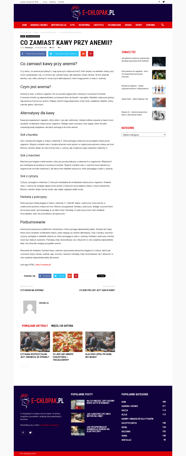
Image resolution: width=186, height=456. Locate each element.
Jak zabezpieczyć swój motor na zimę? (99, 415)
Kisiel (124, 427)
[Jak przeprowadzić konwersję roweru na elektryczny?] (78, 431)
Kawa (22, 36)
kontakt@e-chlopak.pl (49, 425)
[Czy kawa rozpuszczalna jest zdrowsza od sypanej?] (35, 342)
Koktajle (126, 440)
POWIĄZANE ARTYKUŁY (35, 325)
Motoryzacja (58, 25)
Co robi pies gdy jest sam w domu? (97, 290)
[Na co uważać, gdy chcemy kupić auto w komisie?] (78, 404)
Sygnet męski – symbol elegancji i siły (135, 99)
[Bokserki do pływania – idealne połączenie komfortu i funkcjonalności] (159, 89)
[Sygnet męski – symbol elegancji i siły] (159, 102)
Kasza (125, 410)
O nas (45, 2)
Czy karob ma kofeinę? (32, 290)
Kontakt (61, 2)
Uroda (128, 25)
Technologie (114, 25)
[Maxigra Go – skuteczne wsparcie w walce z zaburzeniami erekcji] (159, 115)
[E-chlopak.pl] (93, 13)
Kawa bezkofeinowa (33, 36)
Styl (72, 25)
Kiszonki (126, 431)
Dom (24, 25)
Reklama (53, 2)
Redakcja (29, 47)
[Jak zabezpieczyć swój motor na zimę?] (78, 417)
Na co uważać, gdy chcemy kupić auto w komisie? (100, 402)
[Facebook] (159, 2)
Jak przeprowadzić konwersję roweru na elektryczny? (98, 429)
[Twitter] (164, 2)
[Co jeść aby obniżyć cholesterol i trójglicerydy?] (68, 342)
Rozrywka (84, 25)
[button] (162, 25)
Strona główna (25, 32)
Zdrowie (150, 25)
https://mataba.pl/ (43, 264)
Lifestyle (99, 25)
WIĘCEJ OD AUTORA (62, 325)
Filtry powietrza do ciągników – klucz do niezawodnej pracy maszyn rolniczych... (135, 74)
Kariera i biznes (39, 25)
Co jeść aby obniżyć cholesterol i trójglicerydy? (63, 357)
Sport (138, 25)
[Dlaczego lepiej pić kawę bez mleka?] (100, 342)
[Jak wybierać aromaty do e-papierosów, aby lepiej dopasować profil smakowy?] (159, 61)
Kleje (124, 414)
